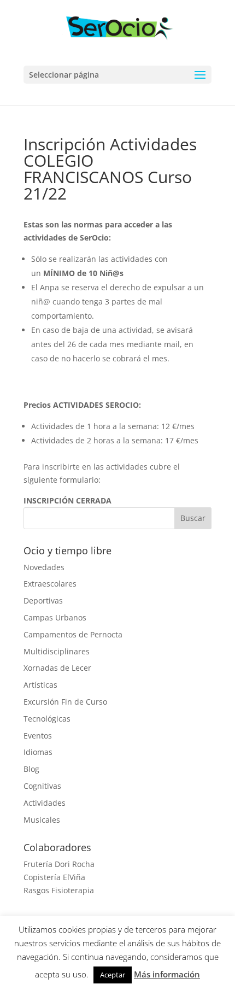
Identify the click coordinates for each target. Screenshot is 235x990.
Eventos (38, 735)
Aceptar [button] (112, 975)
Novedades (44, 567)
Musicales (42, 820)
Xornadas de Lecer (57, 668)
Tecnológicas (47, 718)
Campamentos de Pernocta (73, 634)
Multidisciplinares (57, 651)
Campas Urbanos (55, 617)
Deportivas (43, 600)
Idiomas (38, 752)
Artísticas (40, 684)
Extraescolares (50, 583)
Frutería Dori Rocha (59, 864)
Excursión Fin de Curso (65, 701)
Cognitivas (42, 786)
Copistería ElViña (54, 877)
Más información (167, 974)
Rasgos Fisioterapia (59, 890)
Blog (31, 769)
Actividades (45, 803)
